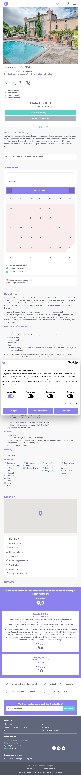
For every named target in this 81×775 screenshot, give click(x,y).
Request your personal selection (17, 727)
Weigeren (14, 411)
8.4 (40, 648)
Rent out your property (50, 730)
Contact (7, 730)
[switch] (31, 396)
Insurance (44, 727)
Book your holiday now (40, 113)
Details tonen (69, 404)
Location (31, 156)
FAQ (42, 724)
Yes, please (68, 709)
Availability (9, 156)
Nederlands (9, 759)
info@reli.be (11, 748)
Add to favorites (42, 118)
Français (19, 759)
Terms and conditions (27, 772)
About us (8, 724)
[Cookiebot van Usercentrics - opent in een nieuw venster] (69, 362)
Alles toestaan (66, 411)
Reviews (39, 156)
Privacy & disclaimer (46, 772)
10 (40, 671)
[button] (63, 3)
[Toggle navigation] (74, 3)
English (29, 759)
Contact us (20, 283)
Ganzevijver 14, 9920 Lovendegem (40, 768)
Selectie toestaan (40, 411)
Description (21, 156)
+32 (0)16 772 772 (14, 746)
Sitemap (59, 772)
